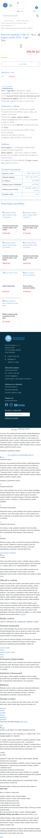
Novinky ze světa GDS (13, 410)
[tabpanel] (20, 143)
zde (30, 612)
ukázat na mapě (13, 362)
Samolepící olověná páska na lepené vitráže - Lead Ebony (30, 257)
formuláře (22, 614)
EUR (37, 11)
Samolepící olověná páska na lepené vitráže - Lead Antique (10, 227)
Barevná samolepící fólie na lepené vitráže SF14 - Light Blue (17, 28)
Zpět (1, 725)
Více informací (4, 553)
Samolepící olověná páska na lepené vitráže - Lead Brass (30, 227)
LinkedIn (3, 712)
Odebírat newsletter (11, 418)
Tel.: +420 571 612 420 (12, 373)
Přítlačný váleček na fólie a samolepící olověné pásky (9, 316)
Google (2, 710)
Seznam (2, 715)
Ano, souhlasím (12, 455)
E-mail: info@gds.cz (11, 376)
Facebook (3, 708)
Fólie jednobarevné (6, 25)
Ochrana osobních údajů (13, 392)
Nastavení (30, 455)
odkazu (35, 814)
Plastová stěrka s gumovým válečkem (29, 286)
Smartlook (3, 717)
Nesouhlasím (21, 455)
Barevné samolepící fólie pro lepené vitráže (14, 23)
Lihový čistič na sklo (8, 286)
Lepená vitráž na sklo (22, 20)
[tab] (7, 87)
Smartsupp (3, 719)
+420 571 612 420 (13, 356)
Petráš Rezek (23, 721)
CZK (33, 11)
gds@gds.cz (12, 359)
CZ (22, 11)
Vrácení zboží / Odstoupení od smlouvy (18, 379)
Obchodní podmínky (11, 390)
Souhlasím (12, 553)
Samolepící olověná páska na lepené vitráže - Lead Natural (10, 257)
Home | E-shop (8, 20)
